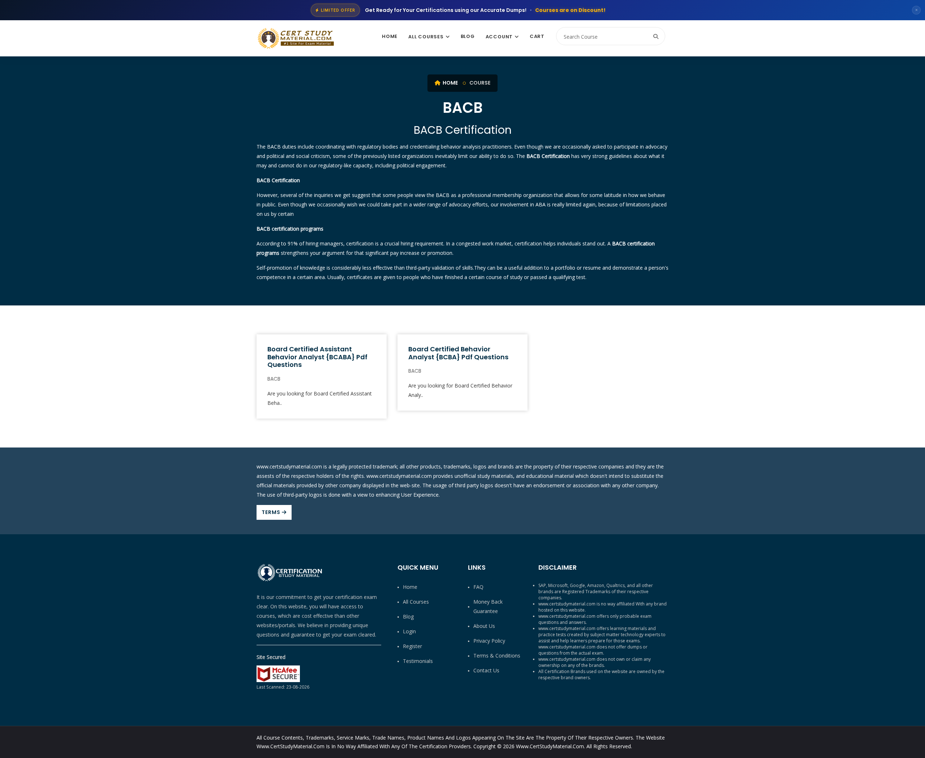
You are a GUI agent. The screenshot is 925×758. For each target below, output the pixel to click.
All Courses (426, 36)
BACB (273, 378)
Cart (537, 36)
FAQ (478, 586)
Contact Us (486, 670)
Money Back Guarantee (488, 606)
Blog (468, 36)
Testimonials (418, 661)
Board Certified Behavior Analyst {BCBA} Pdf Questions (458, 352)
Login (409, 631)
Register (412, 646)
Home (389, 36)
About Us (484, 625)
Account (499, 36)
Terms (272, 512)
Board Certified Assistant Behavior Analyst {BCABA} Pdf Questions (317, 356)
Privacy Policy (489, 640)
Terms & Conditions (496, 655)
